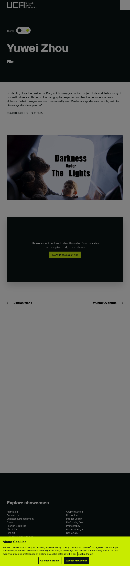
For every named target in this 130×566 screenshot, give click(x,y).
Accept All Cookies (76, 560)
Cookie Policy (85, 554)
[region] (65, 551)
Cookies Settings (50, 560)
